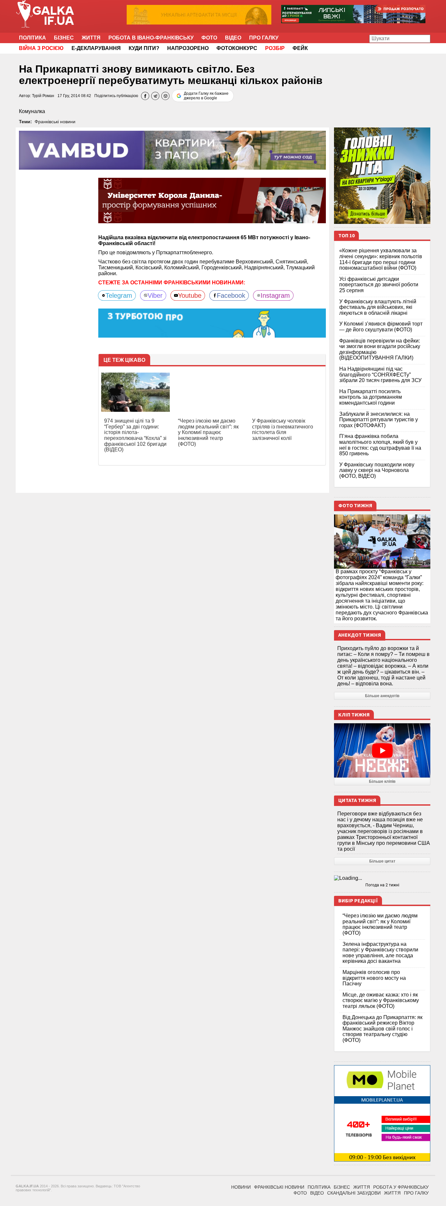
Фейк (300, 48)
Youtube (189, 295)
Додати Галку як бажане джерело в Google (206, 95)
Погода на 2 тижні (382, 885)
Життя (91, 38)
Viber (155, 295)
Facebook (231, 295)
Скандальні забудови (354, 1193)
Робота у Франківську (401, 1187)
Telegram (118, 295)
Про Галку (264, 38)
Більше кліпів (382, 781)
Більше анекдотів (382, 696)
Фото (209, 38)
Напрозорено (188, 48)
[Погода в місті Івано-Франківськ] (382, 878)
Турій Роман (43, 95)
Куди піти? (144, 48)
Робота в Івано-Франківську (151, 38)
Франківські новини (55, 121)
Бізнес (64, 38)
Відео (233, 38)
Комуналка (32, 111)
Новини (241, 1187)
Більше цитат (382, 861)
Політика (32, 38)
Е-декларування (96, 48)
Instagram (275, 295)
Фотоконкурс (236, 48)
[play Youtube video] (382, 750)
